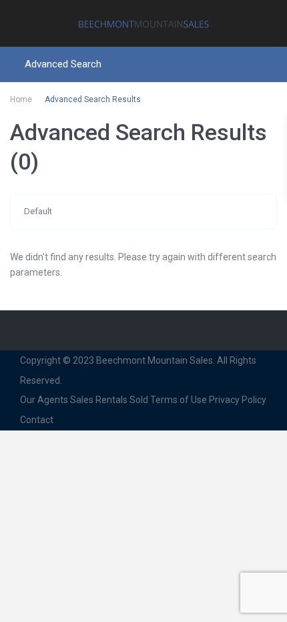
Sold (138, 399)
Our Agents (44, 399)
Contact (36, 419)
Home (21, 99)
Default (38, 211)
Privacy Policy (237, 399)
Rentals (111, 399)
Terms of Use (178, 399)
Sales (81, 399)
